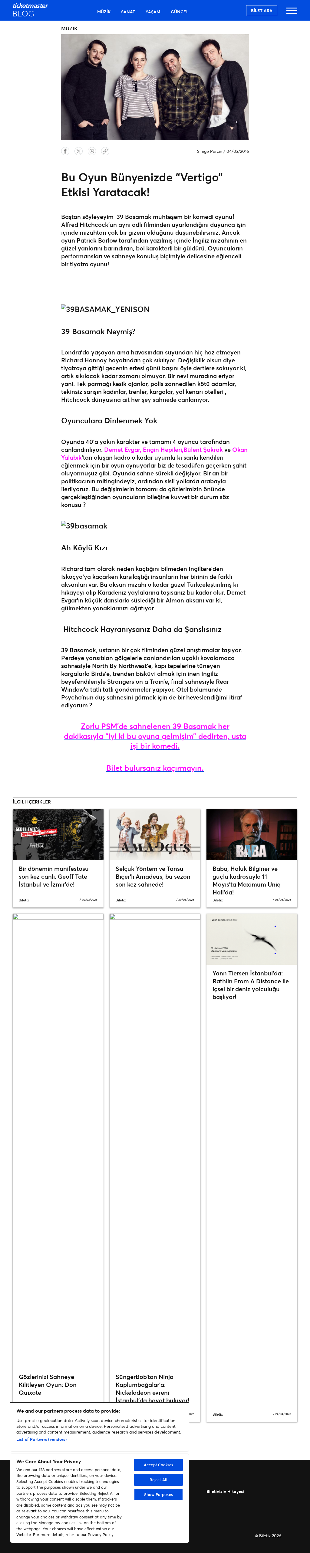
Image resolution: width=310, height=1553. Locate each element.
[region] (100, 1472)
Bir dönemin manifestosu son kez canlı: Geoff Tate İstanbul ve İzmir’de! (54, 876)
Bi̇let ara (261, 10)
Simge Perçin (209, 151)
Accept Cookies (158, 1464)
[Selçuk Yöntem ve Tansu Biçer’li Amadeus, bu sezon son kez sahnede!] (155, 834)
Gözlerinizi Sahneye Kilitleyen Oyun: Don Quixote (48, 1385)
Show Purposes (158, 1494)
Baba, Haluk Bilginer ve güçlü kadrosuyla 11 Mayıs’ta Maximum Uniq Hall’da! (247, 880)
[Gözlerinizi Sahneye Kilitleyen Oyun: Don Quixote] (58, 1141)
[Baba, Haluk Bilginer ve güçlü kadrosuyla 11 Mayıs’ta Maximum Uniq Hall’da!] (251, 834)
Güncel (180, 12)
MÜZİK (103, 12)
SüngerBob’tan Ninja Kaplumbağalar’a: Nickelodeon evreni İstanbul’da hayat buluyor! (152, 1388)
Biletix (24, 900)
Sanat (128, 12)
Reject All (158, 1479)
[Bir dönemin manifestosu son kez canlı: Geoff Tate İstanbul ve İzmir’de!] (58, 834)
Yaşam (153, 12)
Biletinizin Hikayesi (225, 1491)
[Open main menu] (291, 13)
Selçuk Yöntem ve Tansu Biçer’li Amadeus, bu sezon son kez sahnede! (153, 876)
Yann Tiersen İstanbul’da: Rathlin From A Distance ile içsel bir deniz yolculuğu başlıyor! (251, 985)
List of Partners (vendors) (41, 1439)
